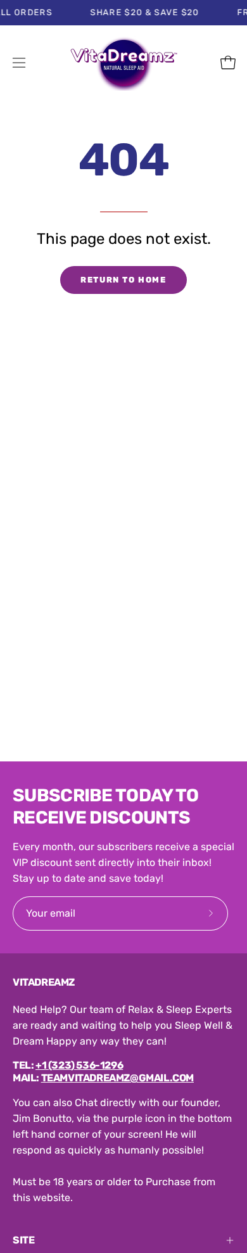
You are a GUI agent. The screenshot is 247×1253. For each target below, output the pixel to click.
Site (23, 1240)
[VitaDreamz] (123, 63)
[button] (200, 63)
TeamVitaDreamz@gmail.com (117, 1078)
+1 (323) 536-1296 (79, 1065)
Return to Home (123, 279)
